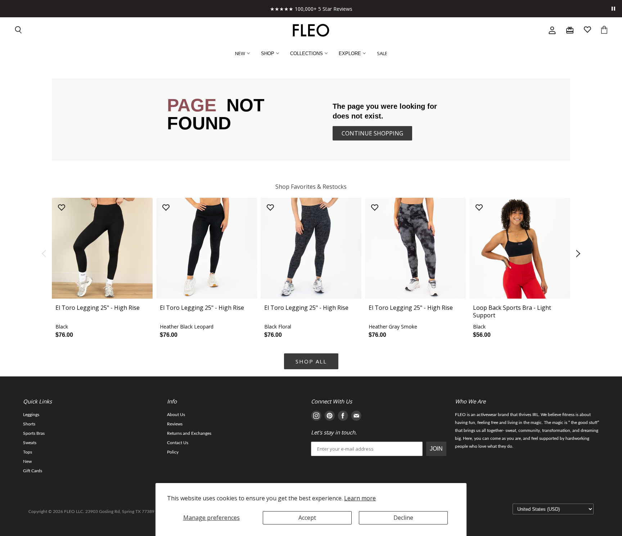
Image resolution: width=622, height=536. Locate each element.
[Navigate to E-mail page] (356, 417)
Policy (173, 452)
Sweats (29, 443)
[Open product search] (18, 30)
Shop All (311, 361)
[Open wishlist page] (587, 30)
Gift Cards (32, 471)
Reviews (174, 424)
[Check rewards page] (569, 30)
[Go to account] (552, 30)
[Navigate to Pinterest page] (329, 417)
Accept (307, 518)
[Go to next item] (579, 254)
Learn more (360, 498)
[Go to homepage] (311, 30)
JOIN (436, 449)
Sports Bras (34, 433)
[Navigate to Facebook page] (343, 417)
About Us (176, 414)
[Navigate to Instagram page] (316, 417)
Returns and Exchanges (189, 433)
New (27, 461)
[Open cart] (604, 30)
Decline (403, 518)
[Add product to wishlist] (61, 208)
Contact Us (177, 443)
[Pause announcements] (613, 9)
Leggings (31, 414)
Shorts (29, 424)
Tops (27, 452)
